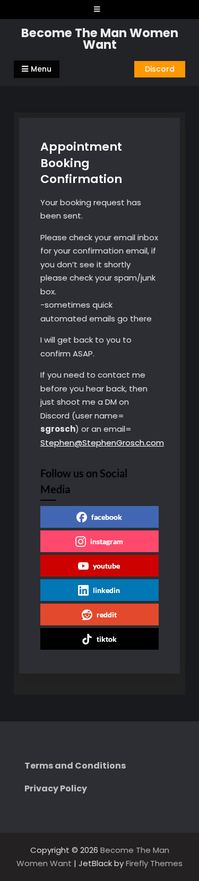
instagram (106, 541)
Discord (160, 69)
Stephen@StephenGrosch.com (102, 442)
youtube (106, 565)
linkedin (106, 590)
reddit (107, 614)
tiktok (107, 638)
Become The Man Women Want (99, 39)
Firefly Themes (154, 863)
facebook (106, 516)
